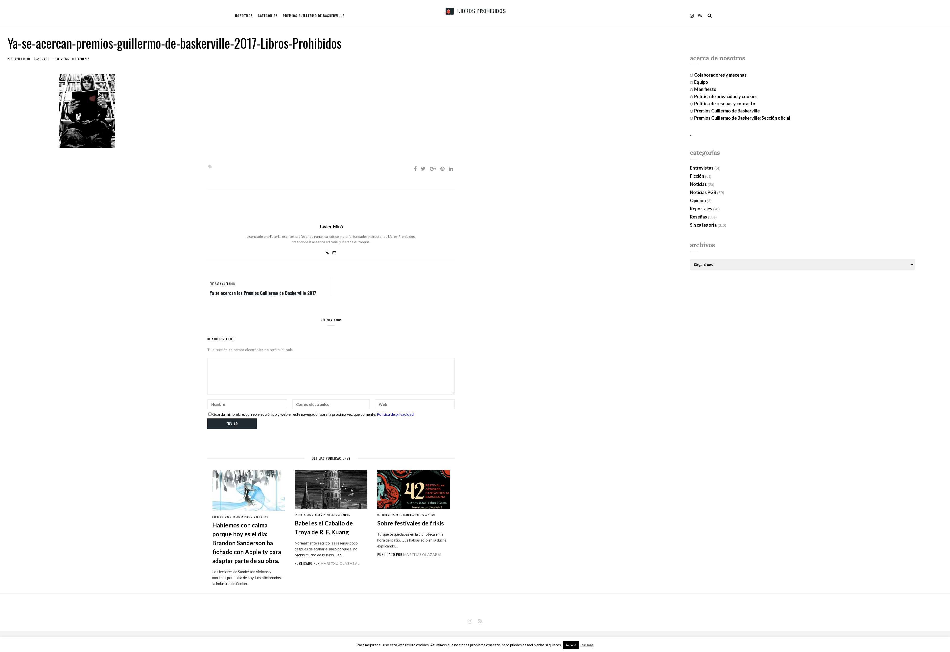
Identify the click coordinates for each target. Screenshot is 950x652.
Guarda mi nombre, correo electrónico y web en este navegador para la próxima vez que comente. (294, 414)
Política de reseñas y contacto (724, 103)
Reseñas (698, 216)
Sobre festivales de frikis (410, 523)
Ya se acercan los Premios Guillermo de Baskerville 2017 (263, 293)
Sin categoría (703, 225)
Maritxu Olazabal (340, 563)
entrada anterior (222, 284)
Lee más (587, 645)
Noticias (698, 184)
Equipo (701, 82)
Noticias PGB (703, 192)
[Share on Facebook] (415, 168)
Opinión (698, 200)
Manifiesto (705, 89)
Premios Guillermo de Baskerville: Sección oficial (742, 118)
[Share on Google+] (433, 168)
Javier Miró (22, 59)
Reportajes (701, 208)
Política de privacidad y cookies (726, 96)
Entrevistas (701, 168)
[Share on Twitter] (423, 168)
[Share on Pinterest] (442, 168)
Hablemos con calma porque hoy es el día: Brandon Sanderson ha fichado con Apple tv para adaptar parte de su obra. (246, 543)
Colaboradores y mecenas (720, 75)
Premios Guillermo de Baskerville (313, 15)
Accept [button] (571, 645)
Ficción (697, 176)
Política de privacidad (395, 414)
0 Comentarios (242, 517)
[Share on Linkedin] (451, 168)
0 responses (80, 59)
